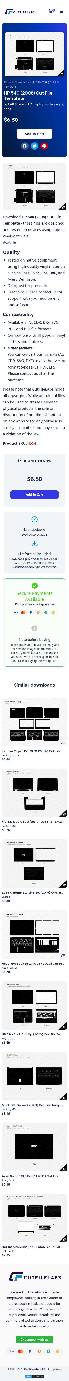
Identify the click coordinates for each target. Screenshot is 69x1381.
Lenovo (16, 755)
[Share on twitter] (35, 146)
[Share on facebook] (25, 146)
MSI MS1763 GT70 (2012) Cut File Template (35, 822)
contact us (47, 292)
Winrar (28, 567)
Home (8, 82)
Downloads (22, 82)
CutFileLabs (16, 104)
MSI (14, 825)
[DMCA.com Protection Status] (34, 1376)
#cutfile (9, 242)
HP (30, 104)
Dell (4, 1251)
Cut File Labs (31, 1369)
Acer (4, 1180)
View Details (34, 722)
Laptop (39, 104)
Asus (5, 967)
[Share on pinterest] (44, 146)
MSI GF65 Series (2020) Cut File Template (34, 1105)
